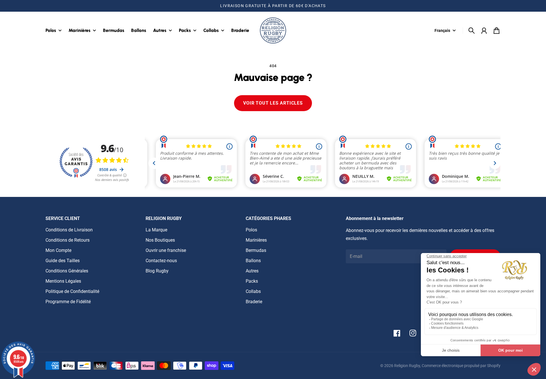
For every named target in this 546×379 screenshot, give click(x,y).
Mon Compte (58, 250)
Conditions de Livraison (69, 230)
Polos (251, 230)
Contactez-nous (161, 260)
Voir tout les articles (273, 103)
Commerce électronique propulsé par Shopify (461, 365)
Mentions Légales (63, 281)
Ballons (253, 260)
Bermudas (256, 250)
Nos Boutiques (160, 240)
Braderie (254, 301)
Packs (252, 281)
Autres (252, 271)
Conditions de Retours (68, 240)
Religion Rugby (407, 365)
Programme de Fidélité (68, 301)
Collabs (253, 291)
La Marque (156, 230)
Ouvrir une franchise (166, 250)
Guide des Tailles (63, 260)
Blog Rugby (157, 271)
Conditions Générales (67, 271)
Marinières (256, 240)
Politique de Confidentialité (72, 291)
